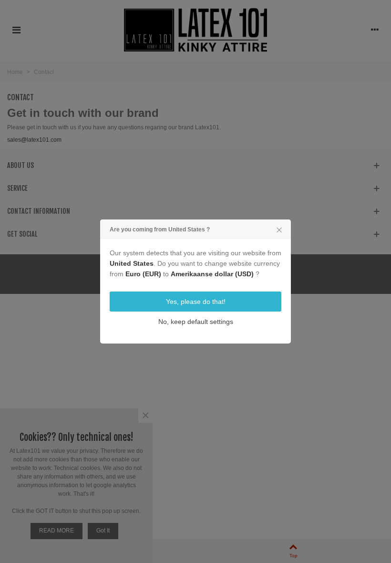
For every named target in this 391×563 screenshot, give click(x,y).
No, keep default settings (195, 321)
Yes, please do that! (196, 301)
